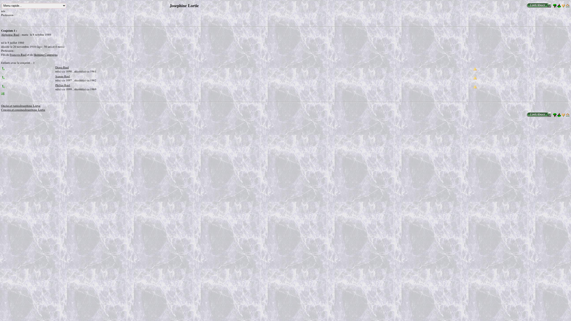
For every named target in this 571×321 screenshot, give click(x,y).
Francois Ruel (18, 55)
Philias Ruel (62, 85)
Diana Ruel (62, 67)
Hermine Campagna (46, 55)
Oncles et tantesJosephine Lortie (20, 106)
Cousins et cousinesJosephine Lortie (23, 110)
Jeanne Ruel (62, 76)
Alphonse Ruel (10, 35)
